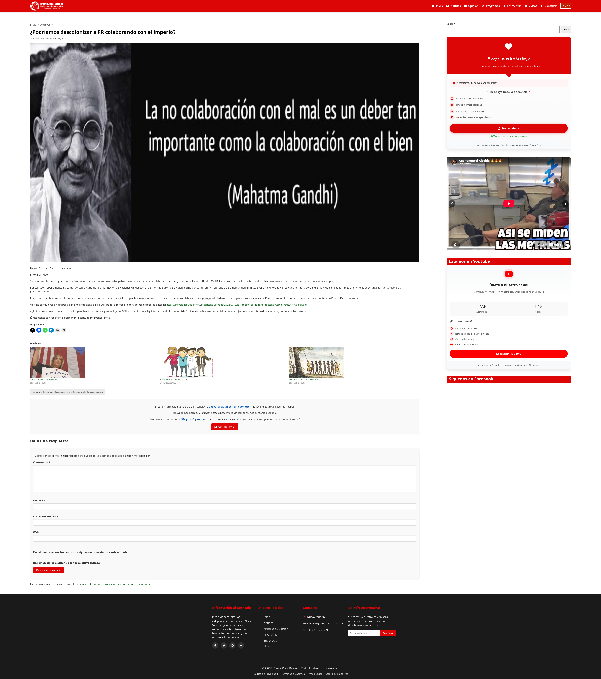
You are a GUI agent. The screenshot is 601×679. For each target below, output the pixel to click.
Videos (533, 6)
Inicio (439, 6)
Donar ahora (510, 128)
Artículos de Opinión (276, 629)
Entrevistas (514, 6)
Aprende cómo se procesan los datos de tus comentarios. (116, 584)
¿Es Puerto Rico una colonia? (304, 379)
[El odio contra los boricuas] (223, 362)
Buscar (451, 24)
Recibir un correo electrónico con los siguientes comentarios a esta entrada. (80, 552)
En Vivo (565, 6)
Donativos (550, 6)
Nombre (39, 500)
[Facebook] (215, 645)
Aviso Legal (315, 674)
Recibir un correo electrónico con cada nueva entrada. (67, 563)
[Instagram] (232, 645)
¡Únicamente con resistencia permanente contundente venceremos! (67, 391)
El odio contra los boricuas (173, 379)
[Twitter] (224, 645)
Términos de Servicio (293, 674)
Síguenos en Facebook (471, 379)
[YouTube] (241, 645)
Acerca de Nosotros (336, 674)
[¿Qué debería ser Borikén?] (93, 362)
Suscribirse (388, 633)
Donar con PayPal (224, 427)
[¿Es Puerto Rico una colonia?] (352, 362)
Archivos (45, 24)
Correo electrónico (45, 516)
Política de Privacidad (265, 674)
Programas (493, 6)
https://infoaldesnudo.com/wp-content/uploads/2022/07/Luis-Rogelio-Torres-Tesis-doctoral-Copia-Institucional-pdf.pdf (236, 304)
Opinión (473, 6)
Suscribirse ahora (510, 353)
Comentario (41, 462)
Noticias (455, 6)
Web (36, 532)
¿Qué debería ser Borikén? (44, 379)
